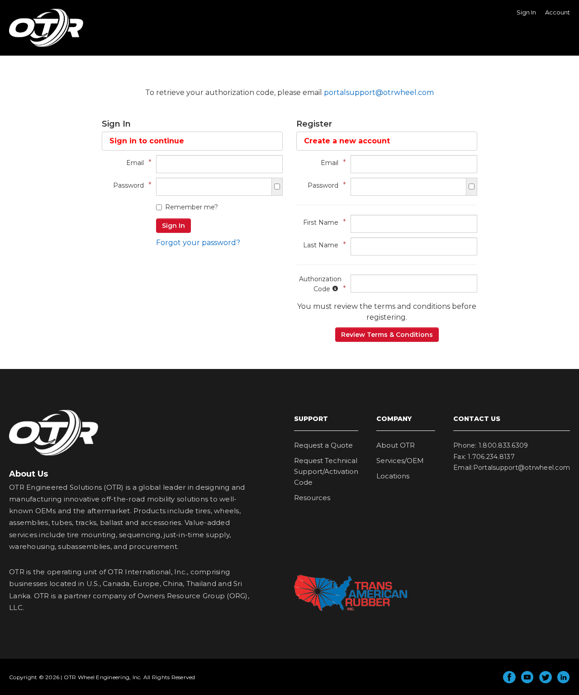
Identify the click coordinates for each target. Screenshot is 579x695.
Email (136, 162)
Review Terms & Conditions (387, 335)
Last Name (322, 245)
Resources (312, 497)
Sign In (526, 12)
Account (557, 12)
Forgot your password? (198, 242)
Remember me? (191, 207)
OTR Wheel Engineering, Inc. (39, 46)
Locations (392, 476)
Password (130, 185)
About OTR (395, 445)
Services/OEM (400, 460)
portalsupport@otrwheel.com (379, 92)
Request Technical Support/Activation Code (326, 471)
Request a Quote (323, 445)
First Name (322, 222)
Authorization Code (320, 284)
